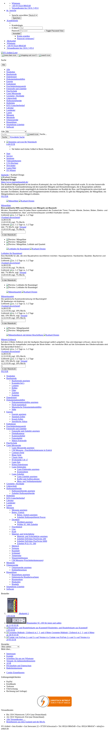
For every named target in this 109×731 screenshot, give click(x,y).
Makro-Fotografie (19, 440)
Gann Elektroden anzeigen (28, 469)
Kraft (14, 531)
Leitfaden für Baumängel (11, 253)
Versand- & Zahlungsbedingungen (20, 661)
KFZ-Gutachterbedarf (15, 105)
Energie (9, 81)
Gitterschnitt (11, 98)
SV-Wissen (11, 170)
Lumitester (10, 110)
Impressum (11, 654)
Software (10, 127)
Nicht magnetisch (19, 405)
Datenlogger (11, 77)
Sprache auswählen (20, 15)
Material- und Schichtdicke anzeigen (32, 536)
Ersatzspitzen (22, 472)
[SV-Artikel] (9, 52)
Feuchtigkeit (17, 527)
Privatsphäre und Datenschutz (18, 665)
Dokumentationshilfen (15, 79)
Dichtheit (15, 519)
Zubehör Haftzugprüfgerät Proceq (31, 517)
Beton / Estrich (18, 512)
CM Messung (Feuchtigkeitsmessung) (27, 560)
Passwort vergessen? (25, 38)
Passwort (15, 31)
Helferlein (10, 103)
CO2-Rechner (12, 163)
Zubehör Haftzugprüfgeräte (23, 493)
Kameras (15, 395)
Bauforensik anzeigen (21, 381)
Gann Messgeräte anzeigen (23, 448)
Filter (14, 390)
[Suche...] (32, 134)
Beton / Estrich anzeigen (27, 515)
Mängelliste (6, 205)
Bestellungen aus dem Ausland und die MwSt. (25, 722)
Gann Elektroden (19, 467)
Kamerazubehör (18, 436)
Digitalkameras (18, 433)
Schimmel (16, 553)
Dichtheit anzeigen (25, 522)
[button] (11, 10)
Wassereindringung (20, 558)
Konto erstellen (23, 36)
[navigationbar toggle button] (9, 55)
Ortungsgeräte (12, 120)
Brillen (14, 388)
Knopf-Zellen (17, 419)
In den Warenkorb (9, 235)
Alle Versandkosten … (15, 719)
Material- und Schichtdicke (23, 534)
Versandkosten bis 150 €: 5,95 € (25, 8)
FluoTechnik (11, 91)
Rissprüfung (11, 122)
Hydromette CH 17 (20, 460)
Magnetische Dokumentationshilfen (26, 407)
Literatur (10, 108)
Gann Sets (16, 462)
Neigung (15, 548)
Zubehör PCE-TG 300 (26, 543)
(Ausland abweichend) (10, 217)
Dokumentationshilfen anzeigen (25, 402)
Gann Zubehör (18, 474)
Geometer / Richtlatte (15, 96)
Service (9, 156)
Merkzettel (11, 41)
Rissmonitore (17, 579)
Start (8, 153)
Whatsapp (16, 3)
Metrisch (15, 546)
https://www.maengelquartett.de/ (14, 182)
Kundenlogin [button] (12, 20)
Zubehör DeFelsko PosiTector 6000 (32, 541)
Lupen (9, 112)
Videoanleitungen (13, 161)
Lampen (15, 385)
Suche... (43, 134)
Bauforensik (11, 74)
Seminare (10, 158)
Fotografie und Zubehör (16, 89)
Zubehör (15, 393)
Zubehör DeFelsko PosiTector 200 (31, 539)
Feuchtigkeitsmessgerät (16, 86)
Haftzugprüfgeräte (14, 100)
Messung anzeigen (19, 510)
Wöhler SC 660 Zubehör (27, 524)
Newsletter (10, 165)
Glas (14, 529)
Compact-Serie (18, 452)
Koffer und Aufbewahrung (28, 479)
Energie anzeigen (19, 414)
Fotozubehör (17, 438)
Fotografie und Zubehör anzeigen (26, 431)
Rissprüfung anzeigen (21, 575)
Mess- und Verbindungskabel (29, 481)
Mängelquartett (7, 296)
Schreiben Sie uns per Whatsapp (19, 658)
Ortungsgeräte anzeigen (22, 567)
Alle (8, 69)
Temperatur (16, 555)
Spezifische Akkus (19, 421)
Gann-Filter (11, 168)
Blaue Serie (16, 455)
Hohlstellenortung (19, 570)
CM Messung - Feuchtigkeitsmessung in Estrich (32, 450)
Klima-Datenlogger (20, 464)
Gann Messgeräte (13, 93)
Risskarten (16, 582)
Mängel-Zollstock (8, 339)
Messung (10, 115)
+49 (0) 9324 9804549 (21, 6)
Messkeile (10, 117)
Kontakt (9, 656)
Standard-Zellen (18, 417)
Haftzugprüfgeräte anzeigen (23, 491)
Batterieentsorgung (14, 668)
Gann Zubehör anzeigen (27, 476)
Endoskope (11, 84)
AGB (8, 663)
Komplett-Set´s (18, 383)
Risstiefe (15, 584)
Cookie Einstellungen (15, 672)
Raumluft (16, 551)
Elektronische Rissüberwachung (25, 577)
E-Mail (15, 28)
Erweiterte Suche (17, 137)
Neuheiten (10, 72)
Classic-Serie (17, 457)
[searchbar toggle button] (44, 55)
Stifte (14, 409)
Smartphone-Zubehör (15, 124)
